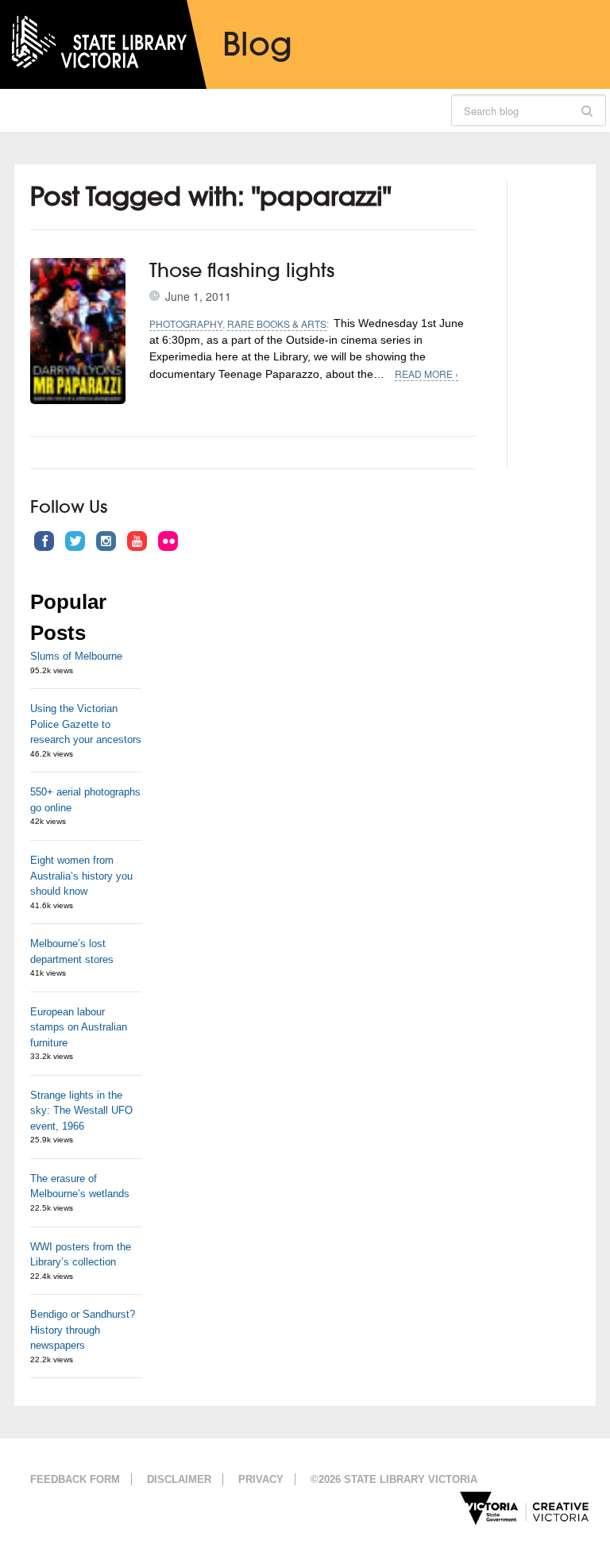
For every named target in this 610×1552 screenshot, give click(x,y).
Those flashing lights (241, 270)
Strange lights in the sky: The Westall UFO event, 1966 (81, 1110)
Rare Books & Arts (276, 323)
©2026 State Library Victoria (394, 1479)
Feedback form (75, 1479)
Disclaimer (179, 1479)
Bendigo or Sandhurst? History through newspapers (82, 1329)
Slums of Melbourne (76, 656)
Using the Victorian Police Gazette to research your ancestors (85, 724)
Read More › (426, 373)
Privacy (261, 1479)
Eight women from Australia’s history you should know (81, 875)
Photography (185, 323)
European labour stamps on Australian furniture (78, 1027)
